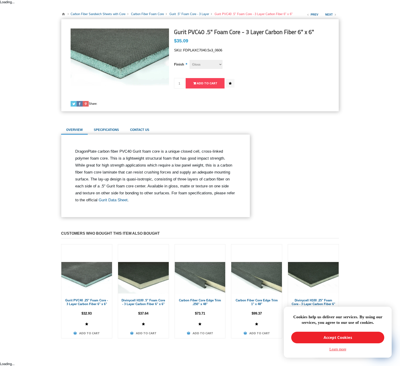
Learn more (337, 349)
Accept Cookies (338, 337)
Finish (179, 64)
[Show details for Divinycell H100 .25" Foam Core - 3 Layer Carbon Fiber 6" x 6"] (313, 269)
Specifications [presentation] (106, 130)
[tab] (74, 130)
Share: (93, 103)
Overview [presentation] (74, 130)
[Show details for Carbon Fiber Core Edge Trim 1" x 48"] (256, 269)
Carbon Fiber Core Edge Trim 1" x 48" (257, 302)
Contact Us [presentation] (139, 130)
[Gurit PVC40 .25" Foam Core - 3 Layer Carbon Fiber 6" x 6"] (86, 269)
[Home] (63, 14)
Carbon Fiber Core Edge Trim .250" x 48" (200, 302)
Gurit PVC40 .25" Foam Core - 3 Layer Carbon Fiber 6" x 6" (86, 302)
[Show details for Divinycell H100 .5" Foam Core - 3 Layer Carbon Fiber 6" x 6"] (143, 269)
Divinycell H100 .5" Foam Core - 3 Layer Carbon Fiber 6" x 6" (143, 302)
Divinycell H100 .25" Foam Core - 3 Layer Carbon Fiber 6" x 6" (313, 304)
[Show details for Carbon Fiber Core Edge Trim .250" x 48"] (200, 269)
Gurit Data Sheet (113, 200)
